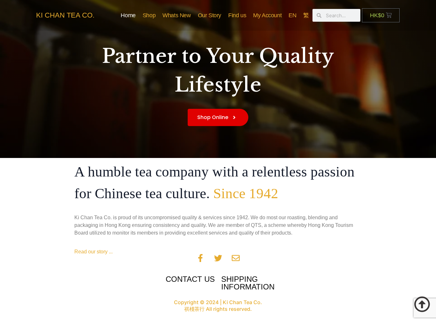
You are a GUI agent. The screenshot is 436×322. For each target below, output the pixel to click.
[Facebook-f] (200, 258)
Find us (237, 15)
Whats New (176, 15)
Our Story (209, 15)
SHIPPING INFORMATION (247, 283)
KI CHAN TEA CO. (65, 15)
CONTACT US (190, 279)
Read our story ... (93, 251)
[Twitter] (218, 258)
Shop (149, 15)
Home (128, 15)
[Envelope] (236, 258)
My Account (267, 15)
